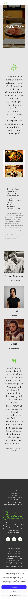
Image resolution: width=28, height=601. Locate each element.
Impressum (22, 598)
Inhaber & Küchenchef (14, 280)
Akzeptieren (14, 587)
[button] (26, 570)
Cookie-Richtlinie (6, 598)
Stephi (14, 311)
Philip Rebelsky (14, 275)
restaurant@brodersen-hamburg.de (14, 504)
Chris (14, 343)
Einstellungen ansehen (14, 595)
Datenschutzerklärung (15, 598)
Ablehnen (14, 591)
